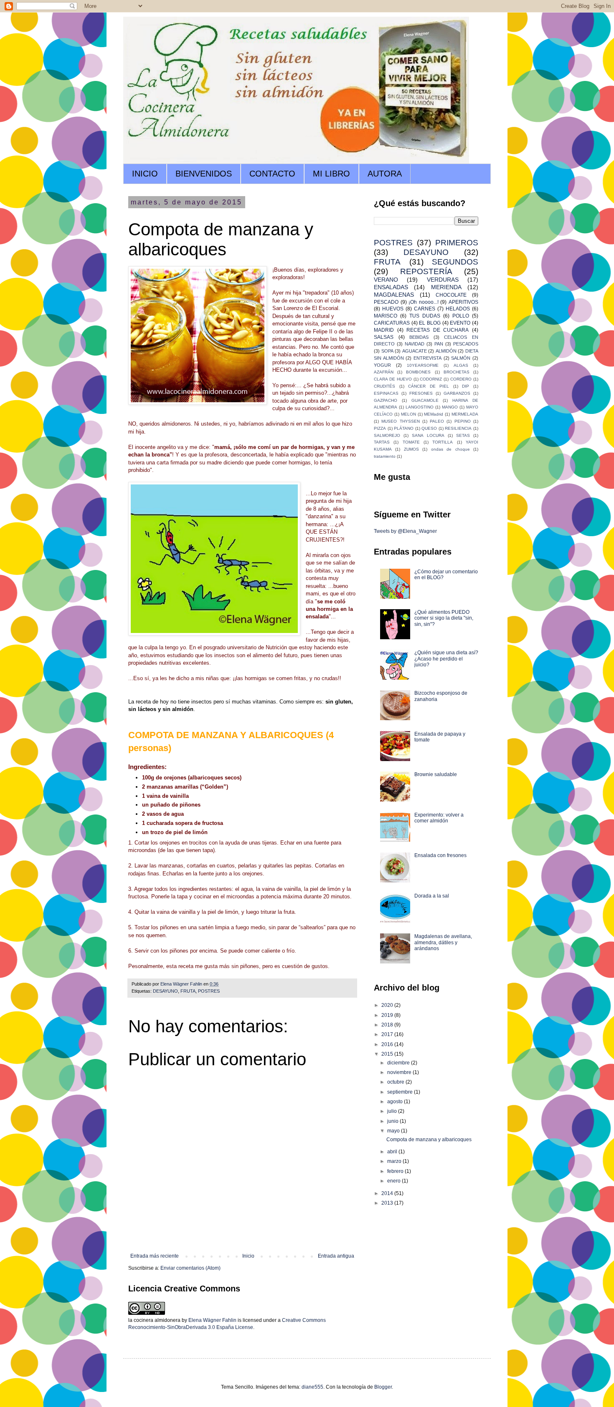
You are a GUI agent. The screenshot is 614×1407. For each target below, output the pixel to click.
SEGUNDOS (455, 261)
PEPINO (462, 421)
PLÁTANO (404, 428)
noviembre (400, 1072)
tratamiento (385, 456)
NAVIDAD (414, 343)
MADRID (384, 330)
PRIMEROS (456, 242)
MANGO (450, 407)
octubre (396, 1082)
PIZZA (380, 428)
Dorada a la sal (431, 896)
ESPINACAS (386, 393)
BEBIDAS (419, 337)
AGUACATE (414, 350)
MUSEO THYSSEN (400, 421)
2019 (387, 1015)
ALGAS (461, 365)
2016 (387, 1044)
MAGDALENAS (394, 294)
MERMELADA (465, 414)
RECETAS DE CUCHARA (437, 330)
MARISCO (385, 316)
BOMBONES (418, 372)
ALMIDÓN (446, 350)
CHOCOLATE (451, 295)
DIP (465, 386)
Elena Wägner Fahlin (212, 1320)
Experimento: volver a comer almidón (439, 818)
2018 (387, 1025)
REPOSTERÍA (426, 271)
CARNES (424, 309)
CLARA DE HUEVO (393, 379)
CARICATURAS (392, 323)
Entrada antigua (336, 1256)
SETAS (463, 435)
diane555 (312, 1387)
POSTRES (209, 990)
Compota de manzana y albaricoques (429, 1139)
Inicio (248, 1256)
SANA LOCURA (428, 435)
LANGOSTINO (420, 407)
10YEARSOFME (423, 365)
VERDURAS (443, 279)
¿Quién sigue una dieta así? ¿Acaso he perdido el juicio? (446, 659)
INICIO (145, 173)
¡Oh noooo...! (423, 302)
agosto (395, 1101)
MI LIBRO (331, 173)
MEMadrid (433, 414)
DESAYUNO (165, 990)
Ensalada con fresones (440, 855)
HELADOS (458, 309)
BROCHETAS (456, 372)
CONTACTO (272, 173)
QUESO (429, 428)
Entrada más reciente (154, 1256)
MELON (408, 414)
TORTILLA (442, 442)
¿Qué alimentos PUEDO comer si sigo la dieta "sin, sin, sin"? (443, 618)
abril (392, 1152)
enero (394, 1181)
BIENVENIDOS (203, 173)
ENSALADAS (391, 287)
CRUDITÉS (384, 386)
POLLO (460, 316)
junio (393, 1121)
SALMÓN (460, 358)
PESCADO (386, 302)
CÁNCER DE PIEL (428, 386)
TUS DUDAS (424, 316)
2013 (387, 1203)
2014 (387, 1193)
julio (392, 1111)
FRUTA (187, 990)
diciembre (399, 1063)
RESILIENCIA (458, 428)
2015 (387, 1054)
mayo (394, 1131)
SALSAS (383, 337)
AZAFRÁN (383, 372)
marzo (395, 1161)
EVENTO (460, 323)
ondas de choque (450, 449)
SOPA (387, 350)
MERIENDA (446, 287)
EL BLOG (430, 323)
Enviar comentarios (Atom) (190, 1268)
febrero (396, 1171)
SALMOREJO (387, 435)
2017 (387, 1034)
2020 (387, 1005)
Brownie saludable (435, 774)
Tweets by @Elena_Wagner (405, 531)
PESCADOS (465, 343)
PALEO (437, 421)
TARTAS (382, 442)
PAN (438, 343)
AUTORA (385, 173)
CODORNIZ (431, 379)
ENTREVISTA (427, 358)
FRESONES (421, 393)
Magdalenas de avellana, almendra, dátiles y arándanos (443, 942)
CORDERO (461, 379)
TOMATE (411, 442)
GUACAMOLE (425, 400)
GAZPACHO (385, 400)
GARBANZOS (457, 393)
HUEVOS (392, 309)
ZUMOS (411, 449)
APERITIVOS (463, 302)
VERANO (386, 279)
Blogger (383, 1387)
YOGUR (382, 365)
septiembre (400, 1092)
